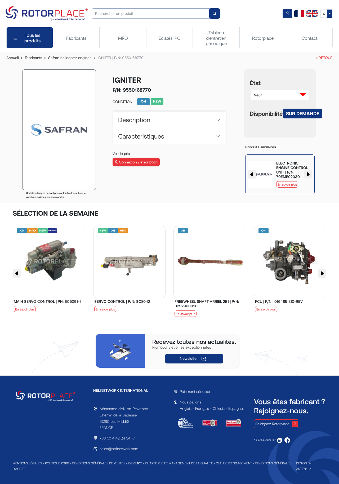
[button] (280, 95)
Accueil (12, 57)
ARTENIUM (303, 468)
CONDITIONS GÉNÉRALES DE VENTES (98, 463)
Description (134, 119)
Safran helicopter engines (69, 57)
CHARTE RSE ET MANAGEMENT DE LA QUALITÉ (179, 463)
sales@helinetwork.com (119, 448)
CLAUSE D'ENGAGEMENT (234, 463)
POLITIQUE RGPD (57, 463)
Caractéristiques (141, 136)
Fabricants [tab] (76, 38)
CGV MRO (135, 463)
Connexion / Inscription (138, 162)
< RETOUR (324, 57)
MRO (123, 38)
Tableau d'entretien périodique (216, 38)
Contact (309, 38)
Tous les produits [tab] (32, 37)
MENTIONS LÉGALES (27, 463)
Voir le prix (121, 153)
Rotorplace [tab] (263, 38)
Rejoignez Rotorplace (272, 423)
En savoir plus (287, 184)
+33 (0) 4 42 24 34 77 (117, 438)
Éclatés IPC (169, 38)
